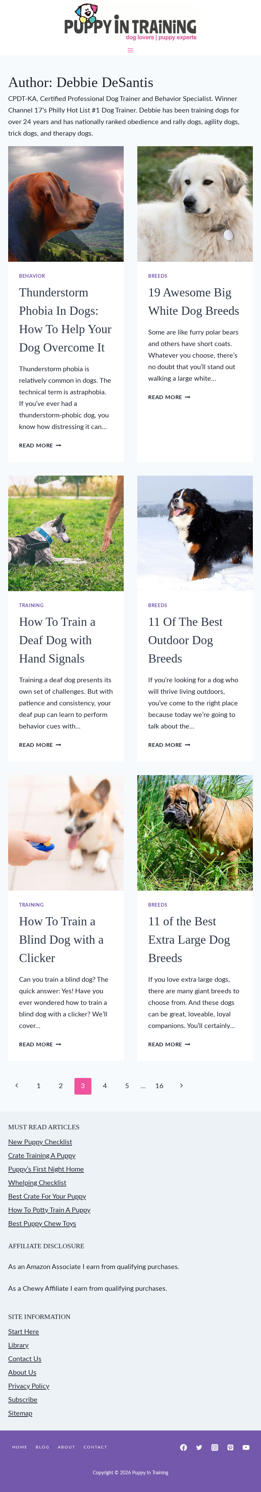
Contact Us (24, 1359)
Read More (40, 445)
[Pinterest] (230, 1447)
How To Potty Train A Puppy (49, 1210)
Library (18, 1345)
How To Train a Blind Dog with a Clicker (61, 939)
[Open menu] (130, 50)
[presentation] (66, 204)
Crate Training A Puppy (41, 1155)
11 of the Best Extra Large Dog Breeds (189, 939)
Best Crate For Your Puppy (47, 1196)
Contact (95, 1447)
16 (159, 1086)
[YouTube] (246, 1447)
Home (20, 1447)
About (66, 1447)
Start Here (23, 1331)
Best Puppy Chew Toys (42, 1223)
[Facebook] (183, 1447)
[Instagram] (215, 1447)
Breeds (158, 276)
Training (31, 605)
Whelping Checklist (37, 1183)
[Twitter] (199, 1447)
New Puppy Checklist (40, 1142)
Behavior (32, 276)
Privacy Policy (28, 1386)
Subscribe (22, 1399)
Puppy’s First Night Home (46, 1169)
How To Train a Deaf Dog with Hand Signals (57, 640)
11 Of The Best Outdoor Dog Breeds (185, 640)
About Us (22, 1372)
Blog (43, 1447)
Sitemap (20, 1413)
